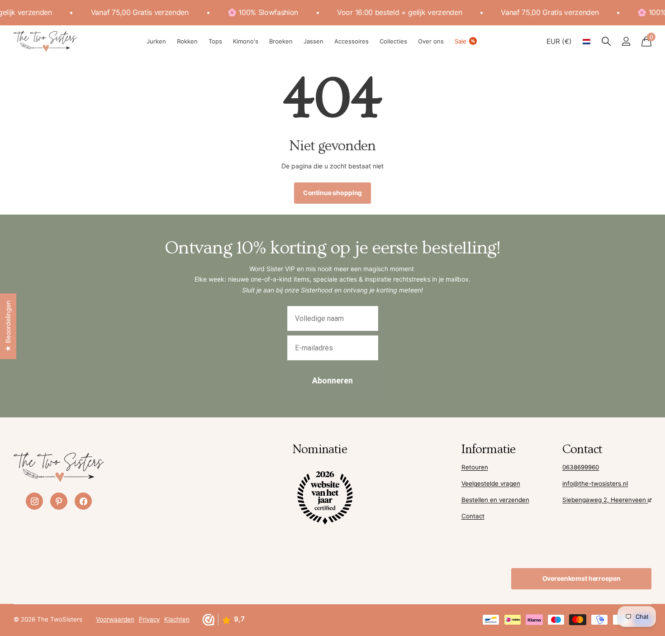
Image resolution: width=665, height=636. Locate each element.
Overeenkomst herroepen (581, 578)
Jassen (313, 41)
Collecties (393, 41)
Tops (215, 41)
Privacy (149, 619)
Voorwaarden (115, 619)
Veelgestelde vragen (490, 483)
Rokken (187, 41)
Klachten (177, 619)
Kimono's (245, 41)
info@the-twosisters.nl (595, 483)
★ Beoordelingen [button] (8, 326)
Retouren (474, 467)
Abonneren (332, 380)
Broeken (281, 41)
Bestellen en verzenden (495, 499)
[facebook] (83, 501)
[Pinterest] (58, 501)
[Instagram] (34, 501)
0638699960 (580, 467)
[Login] (626, 41)
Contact (472, 516)
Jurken (156, 41)
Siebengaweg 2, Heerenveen (605, 499)
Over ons (431, 41)
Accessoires (351, 41)
